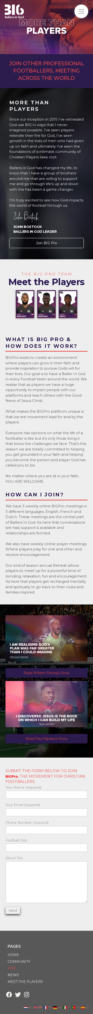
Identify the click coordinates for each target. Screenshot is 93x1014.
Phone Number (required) (27, 822)
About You (14, 858)
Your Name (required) (23, 787)
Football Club (16, 840)
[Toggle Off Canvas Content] (81, 11)
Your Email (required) (22, 805)
